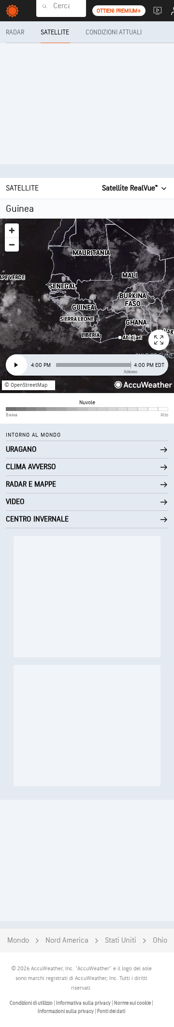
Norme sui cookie (133, 1003)
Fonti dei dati (111, 1011)
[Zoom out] (12, 244)
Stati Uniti (120, 940)
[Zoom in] (12, 230)
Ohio (160, 940)
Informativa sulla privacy (84, 1003)
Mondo (18, 940)
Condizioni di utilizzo (32, 1003)
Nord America (66, 940)
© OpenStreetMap (25, 385)
